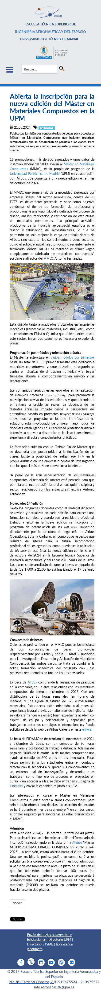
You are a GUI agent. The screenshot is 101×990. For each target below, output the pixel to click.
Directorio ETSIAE (40, 944)
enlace (86, 729)
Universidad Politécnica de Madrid (35, 174)
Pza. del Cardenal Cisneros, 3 (31, 982)
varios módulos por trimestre (72, 357)
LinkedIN (16, 786)
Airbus (32, 682)
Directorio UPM (59, 939)
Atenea (77, 842)
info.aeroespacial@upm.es (54, 987)
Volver (17, 903)
